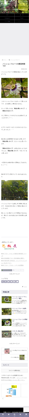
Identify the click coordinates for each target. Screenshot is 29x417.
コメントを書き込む (14, 370)
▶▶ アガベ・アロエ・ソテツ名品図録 (12, 265)
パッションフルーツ (7, 270)
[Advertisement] (14, 39)
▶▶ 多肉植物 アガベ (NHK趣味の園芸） (13, 258)
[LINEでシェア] (11, 281)
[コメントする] (17, 281)
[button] (14, 281)
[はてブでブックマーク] (8, 281)
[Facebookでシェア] (5, 281)
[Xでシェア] (2, 281)
